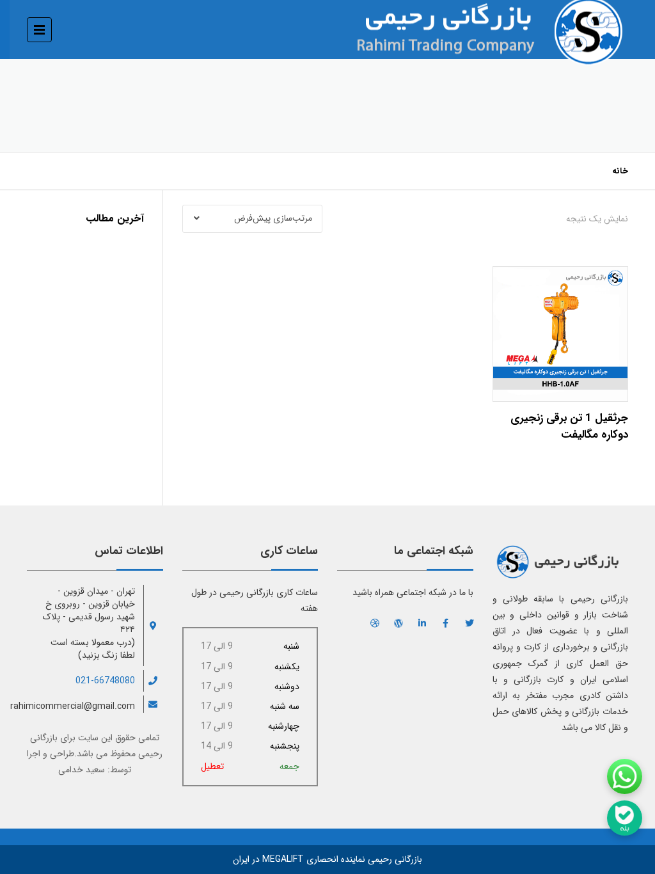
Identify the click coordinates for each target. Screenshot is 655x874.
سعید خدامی (81, 770)
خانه (620, 171)
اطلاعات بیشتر (560, 330)
